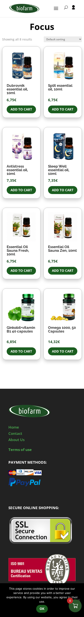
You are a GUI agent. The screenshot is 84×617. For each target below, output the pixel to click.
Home (13, 427)
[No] (78, 600)
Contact (15, 433)
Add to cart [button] (21, 109)
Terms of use (20, 449)
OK (42, 609)
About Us (16, 439)
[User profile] (73, 11)
